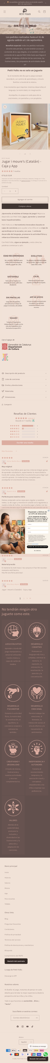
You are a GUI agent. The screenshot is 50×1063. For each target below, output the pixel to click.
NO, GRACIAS (37, 550)
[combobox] (37, 532)
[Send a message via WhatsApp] (45, 1054)
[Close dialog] (48, 510)
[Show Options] (47, 532)
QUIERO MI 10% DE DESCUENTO (37, 546)
